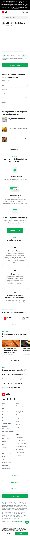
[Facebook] (7, 399)
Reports (18, 424)
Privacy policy (19, 437)
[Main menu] (27, 12)
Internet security (20, 452)
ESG (17, 430)
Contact (18, 415)
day (4, 55)
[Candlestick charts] (26, 55)
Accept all (21, 533)
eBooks (4, 460)
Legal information (20, 440)
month (12, 55)
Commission (5, 89)
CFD (3, 420)
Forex (3, 418)
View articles (14, 360)
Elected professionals (8, 431)
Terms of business (21, 443)
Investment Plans (6, 438)
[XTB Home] (4, 12)
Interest (4, 441)
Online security (6, 468)
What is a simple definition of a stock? (12, 374)
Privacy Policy (21, 530)
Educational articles (7, 454)
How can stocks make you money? (12, 379)
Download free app (15, 65)
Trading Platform (20, 412)
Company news (20, 455)
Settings (8, 533)
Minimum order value (7, 98)
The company (19, 406)
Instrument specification (5, 427)
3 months (17, 55)
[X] (10, 399)
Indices (4, 415)
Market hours (5, 102)
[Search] (23, 12)
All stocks (14, 324)
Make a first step (15, 230)
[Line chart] (23, 55)
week (8, 55)
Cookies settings (18, 521)
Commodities (5, 412)
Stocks (4, 406)
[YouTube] (3, 399)
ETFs (3, 409)
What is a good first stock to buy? (11, 387)
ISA (3, 444)
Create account (15, 496)
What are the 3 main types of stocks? (12, 383)
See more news (14, 149)
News (17, 421)
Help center (5, 465)
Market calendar (6, 462)
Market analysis (6, 457)
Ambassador (19, 409)
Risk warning (19, 449)
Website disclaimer (21, 446)
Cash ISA (4, 447)
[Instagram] (14, 399)
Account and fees (6, 423)
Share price (19, 427)
